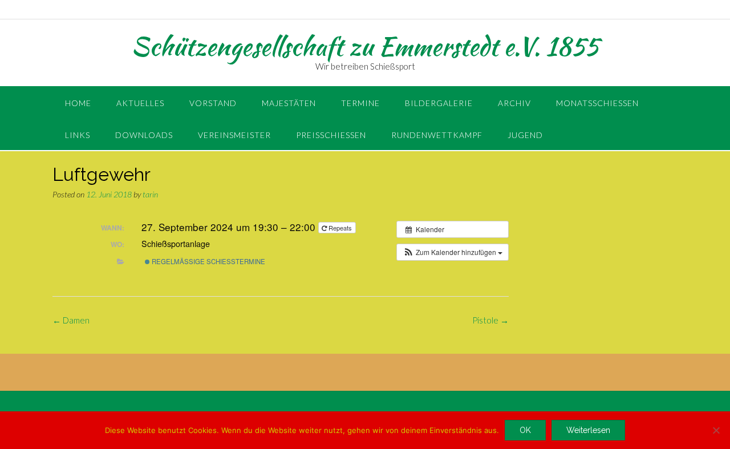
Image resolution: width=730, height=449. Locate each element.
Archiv (514, 103)
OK (525, 430)
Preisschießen (331, 135)
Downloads (144, 135)
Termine (360, 103)
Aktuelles (140, 103)
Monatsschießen (597, 103)
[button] (452, 252)
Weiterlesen (588, 430)
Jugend (525, 135)
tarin (150, 194)
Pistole (490, 320)
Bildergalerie (439, 103)
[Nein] (715, 430)
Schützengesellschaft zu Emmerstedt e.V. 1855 (365, 46)
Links (77, 135)
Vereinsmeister (234, 135)
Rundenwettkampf (436, 135)
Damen (71, 320)
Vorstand (213, 103)
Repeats (340, 227)
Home (78, 103)
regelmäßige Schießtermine (207, 261)
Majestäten (289, 103)
